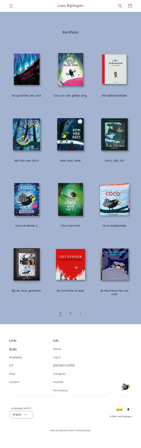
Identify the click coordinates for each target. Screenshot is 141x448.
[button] (11, 6)
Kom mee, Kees (70, 161)
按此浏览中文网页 (64, 365)
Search (57, 349)
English (17, 415)
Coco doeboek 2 (26, 226)
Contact (14, 382)
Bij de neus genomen (26, 291)
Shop (12, 374)
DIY (11, 365)
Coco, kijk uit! (114, 161)
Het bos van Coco (27, 161)
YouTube (58, 382)
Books (13, 349)
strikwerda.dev (83, 431)
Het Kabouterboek (114, 96)
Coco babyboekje (114, 226)
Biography (15, 357)
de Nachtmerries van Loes (114, 293)
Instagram (59, 374)
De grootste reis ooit (26, 96)
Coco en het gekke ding (70, 96)
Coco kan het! (70, 226)
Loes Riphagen (125, 417)
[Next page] (80, 314)
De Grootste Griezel (70, 291)
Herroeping (60, 390)
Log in (57, 357)
